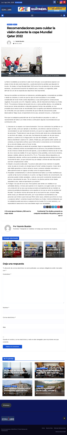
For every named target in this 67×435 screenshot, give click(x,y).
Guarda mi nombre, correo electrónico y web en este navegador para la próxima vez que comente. (31, 341)
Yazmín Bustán (19, 41)
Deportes (9, 24)
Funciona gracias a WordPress (9, 429)
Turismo (14, 386)
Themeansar (4, 430)
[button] (61, 15)
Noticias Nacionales (61, 431)
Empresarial (8, 368)
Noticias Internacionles (60, 428)
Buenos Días (49, 428)
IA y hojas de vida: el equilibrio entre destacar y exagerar (16, 372)
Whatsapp (6, 405)
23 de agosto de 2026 (12, 375)
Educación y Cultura (42, 368)
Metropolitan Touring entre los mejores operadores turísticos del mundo (17, 390)
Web (4, 327)
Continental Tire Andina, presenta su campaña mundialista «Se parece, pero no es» (48, 213)
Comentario (7, 274)
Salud (15, 24)
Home (43, 428)
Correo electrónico (9, 317)
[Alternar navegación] (32, 15)
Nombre (6, 307)
